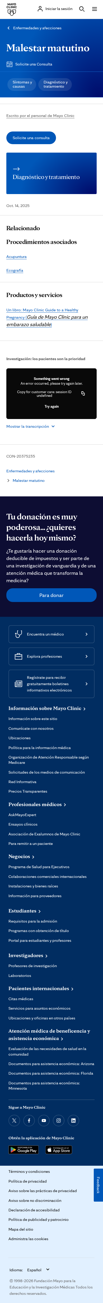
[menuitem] (21, 84)
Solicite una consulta (31, 137)
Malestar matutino (48, 47)
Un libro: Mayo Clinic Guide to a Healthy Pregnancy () (47, 317)
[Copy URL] (83, 393)
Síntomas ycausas (22, 84)
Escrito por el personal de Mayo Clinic (40, 115)
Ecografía (14, 270)
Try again (52, 406)
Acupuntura (16, 256)
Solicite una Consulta (33, 64)
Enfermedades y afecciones (37, 27)
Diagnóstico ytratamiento (56, 84)
